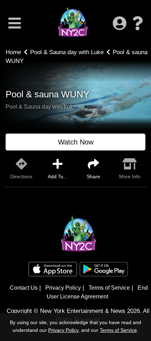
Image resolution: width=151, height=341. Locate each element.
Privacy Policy (63, 288)
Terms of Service (109, 288)
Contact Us (24, 288)
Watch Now (75, 142)
